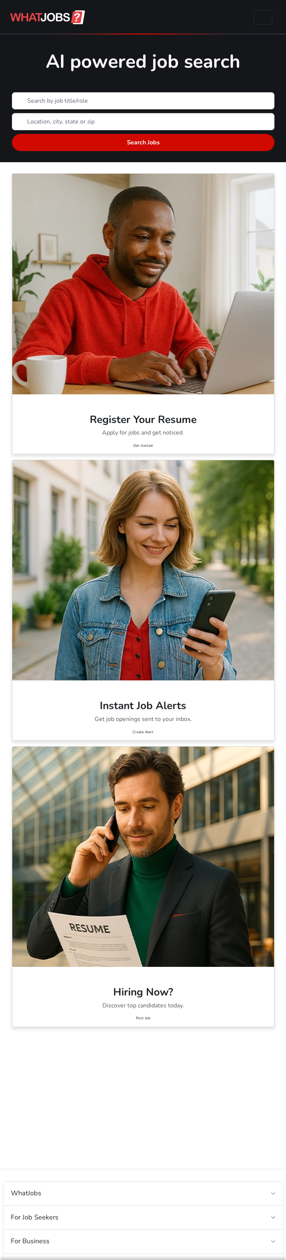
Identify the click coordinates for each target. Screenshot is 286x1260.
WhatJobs (26, 1193)
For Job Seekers (34, 1217)
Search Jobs (143, 142)
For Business (30, 1241)
